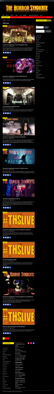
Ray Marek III (12, 46)
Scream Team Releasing (20, 380)
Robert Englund (22, 375)
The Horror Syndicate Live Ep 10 (11, 198)
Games (37, 48)
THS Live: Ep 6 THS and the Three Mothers (14, 326)
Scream (20, 376)
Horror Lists (4, 366)
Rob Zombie (17, 376)
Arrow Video (17, 349)
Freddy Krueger (21, 357)
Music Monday (38, 62)
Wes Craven (23, 387)
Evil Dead (16, 357)
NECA (23, 372)
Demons (21, 355)
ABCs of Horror (38, 37)
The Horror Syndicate (41, 20)
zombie (16, 388)
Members (24, 15)
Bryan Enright (12, 138)
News (16, 15)
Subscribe (48, 31)
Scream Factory (20, 378)
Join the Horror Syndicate (33, 15)
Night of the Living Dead (21, 373)
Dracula (24, 355)
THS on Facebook (6, 343)
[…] (30, 80)
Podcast (7, 15)
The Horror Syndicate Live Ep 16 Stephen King (15, 45)
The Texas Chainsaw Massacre (19, 385)
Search (37, 25)
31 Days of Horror (39, 35)
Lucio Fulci (17, 371)
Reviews (11, 15)
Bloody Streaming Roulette (40, 42)
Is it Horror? (38, 60)
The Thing (16, 387)
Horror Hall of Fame (39, 51)
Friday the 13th (20, 359)
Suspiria (16, 383)
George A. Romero (18, 360)
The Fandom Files (39, 74)
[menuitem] (1, 1)
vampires (19, 387)
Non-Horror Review (39, 65)
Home (3, 15)
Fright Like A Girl (38, 46)
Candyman (20, 351)
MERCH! (41, 15)
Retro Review (38, 70)
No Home (37, 63)
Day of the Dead (17, 355)
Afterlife (4, 353)
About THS (38, 39)
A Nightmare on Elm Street (20, 344)
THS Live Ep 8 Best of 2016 (9, 259)
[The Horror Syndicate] (26, 13)
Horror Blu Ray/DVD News (40, 49)
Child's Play (24, 351)
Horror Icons (38, 53)
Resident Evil (17, 375)
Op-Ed (37, 67)
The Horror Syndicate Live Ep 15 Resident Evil (15, 76)
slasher (17, 382)
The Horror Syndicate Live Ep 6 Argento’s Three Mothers (18, 296)
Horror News (38, 56)
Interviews (37, 58)
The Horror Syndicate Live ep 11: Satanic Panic (15, 168)
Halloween (18, 362)
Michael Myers (18, 372)
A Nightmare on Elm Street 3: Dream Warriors (19, 347)
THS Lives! (37, 76)
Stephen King (22, 382)
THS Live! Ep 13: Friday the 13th (11, 106)
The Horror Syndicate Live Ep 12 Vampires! (14, 137)
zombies (19, 388)
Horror (20, 364)
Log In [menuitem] (3, 0)
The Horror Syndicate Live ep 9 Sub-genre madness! (16, 229)
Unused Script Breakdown (40, 77)
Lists (21, 15)
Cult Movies (38, 44)
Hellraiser (17, 364)
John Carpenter (19, 369)
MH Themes (20, 391)
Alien (21, 342)
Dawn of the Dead (18, 354)
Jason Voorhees (19, 367)
